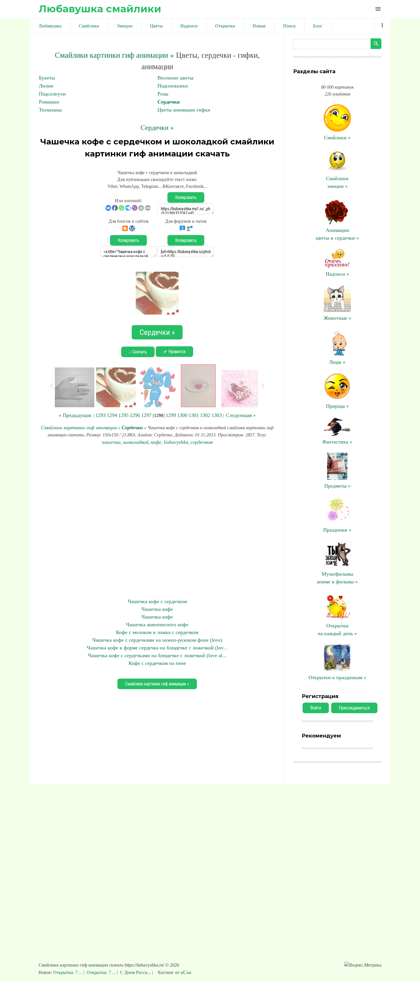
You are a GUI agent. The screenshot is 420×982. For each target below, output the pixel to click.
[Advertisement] (157, 522)
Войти (315, 708)
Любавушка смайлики (100, 9)
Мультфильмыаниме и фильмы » (337, 578)
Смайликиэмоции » (337, 182)
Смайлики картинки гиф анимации (79, 427)
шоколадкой (136, 442)
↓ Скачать (138, 352)
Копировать (186, 197)
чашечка (111, 442)
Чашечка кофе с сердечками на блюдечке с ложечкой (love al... (157, 655)
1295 (123, 415)
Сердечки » (157, 127)
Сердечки (168, 102)
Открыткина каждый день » (337, 629)
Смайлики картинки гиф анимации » (114, 55)
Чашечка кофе (157, 609)
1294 (112, 415)
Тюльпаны (50, 110)
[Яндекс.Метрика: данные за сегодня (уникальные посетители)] (362, 965)
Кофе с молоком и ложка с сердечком (157, 632)
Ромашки (49, 102)
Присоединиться (354, 708)
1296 (135, 415)
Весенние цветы (175, 78)
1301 (194, 415)
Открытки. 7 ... (68, 972)
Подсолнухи (52, 94)
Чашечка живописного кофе (157, 624)
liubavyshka (176, 442)
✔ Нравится (174, 351)
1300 (182, 415)
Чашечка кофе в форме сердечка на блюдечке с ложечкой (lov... (157, 648)
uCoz (186, 972)
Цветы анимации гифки (183, 110)
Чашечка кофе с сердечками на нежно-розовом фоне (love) (157, 640)
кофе (156, 442)
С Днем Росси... (135, 972)
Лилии (46, 86)
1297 (146, 415)
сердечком (202, 442)
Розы (162, 94)
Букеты (47, 78)
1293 (100, 415)
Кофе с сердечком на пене (157, 663)
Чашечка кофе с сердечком (157, 601)
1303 (216, 415)
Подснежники (172, 86)
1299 (171, 415)
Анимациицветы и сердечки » (337, 234)
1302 (205, 415)
